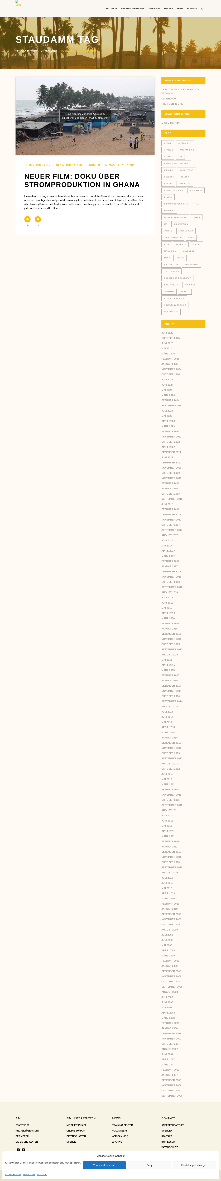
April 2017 (168, 550)
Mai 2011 (166, 825)
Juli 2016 (167, 597)
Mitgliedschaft (76, 1125)
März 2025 (168, 353)
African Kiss (187, 150)
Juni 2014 (167, 716)
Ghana (196, 217)
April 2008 (168, 1012)
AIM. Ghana (67, 165)
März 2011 (168, 836)
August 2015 (169, 654)
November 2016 (171, 576)
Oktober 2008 (170, 981)
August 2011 (169, 810)
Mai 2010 (166, 888)
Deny (149, 1165)
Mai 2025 (166, 348)
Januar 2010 (169, 909)
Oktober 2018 (170, 493)
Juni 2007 (167, 1054)
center (185, 177)
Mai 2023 (166, 415)
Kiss (166, 244)
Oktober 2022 (170, 441)
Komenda (181, 244)
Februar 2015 (170, 675)
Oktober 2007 (170, 1043)
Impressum (42, 1174)
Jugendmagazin (173, 238)
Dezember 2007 (171, 1033)
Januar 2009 (169, 966)
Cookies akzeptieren (104, 1165)
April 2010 (168, 893)
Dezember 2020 (171, 462)
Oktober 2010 (170, 862)
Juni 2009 (167, 940)
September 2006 (171, 1095)
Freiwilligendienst (175, 217)
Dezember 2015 (171, 633)
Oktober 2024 (170, 374)
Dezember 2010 (171, 851)
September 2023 (171, 405)
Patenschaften (76, 1136)
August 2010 (169, 872)
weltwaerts (171, 312)
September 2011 (171, 805)
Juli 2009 (167, 934)
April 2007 (168, 1059)
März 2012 (168, 784)
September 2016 (171, 587)
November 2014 (171, 691)
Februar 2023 (170, 431)
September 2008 (171, 986)
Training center (122, 1125)
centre (168, 184)
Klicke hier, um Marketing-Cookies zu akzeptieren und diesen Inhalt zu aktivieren (85, 115)
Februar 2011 (170, 841)
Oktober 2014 (170, 696)
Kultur (196, 244)
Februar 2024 (170, 400)
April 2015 (168, 665)
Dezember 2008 (171, 971)
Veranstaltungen (174, 298)
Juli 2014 (167, 711)
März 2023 (168, 426)
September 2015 (171, 649)
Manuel (114, 165)
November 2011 (171, 794)
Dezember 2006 (171, 1080)
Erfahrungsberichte (176, 204)
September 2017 (171, 530)
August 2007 (169, 1049)
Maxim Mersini (170, 123)
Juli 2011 (167, 815)
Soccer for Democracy (177, 278)
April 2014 (168, 727)
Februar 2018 (170, 509)
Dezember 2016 (171, 571)
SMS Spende (191, 265)
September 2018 (171, 499)
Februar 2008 (170, 1023)
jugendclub (186, 231)
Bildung (168, 170)
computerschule (174, 190)
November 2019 (171, 478)
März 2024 (168, 395)
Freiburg (169, 211)
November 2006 (171, 1085)
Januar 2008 (169, 1028)
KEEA (191, 238)
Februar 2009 (170, 960)
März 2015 (168, 670)
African (168, 150)
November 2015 (171, 639)
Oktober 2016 (170, 582)
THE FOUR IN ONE (172, 103)
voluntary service (175, 305)
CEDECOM (169, 177)
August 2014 (169, 706)
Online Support (76, 1130)
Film (197, 204)
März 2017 (168, 556)
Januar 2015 (169, 680)
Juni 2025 (167, 343)
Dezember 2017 (171, 514)
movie (167, 258)
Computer (184, 184)
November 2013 (171, 748)
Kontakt (166, 1136)
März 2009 (168, 955)
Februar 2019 (170, 483)
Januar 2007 (169, 1075)
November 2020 (171, 467)
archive (117, 1142)
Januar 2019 (169, 488)
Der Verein (22, 1136)
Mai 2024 (166, 390)
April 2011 (168, 831)
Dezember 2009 (171, 914)
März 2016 (168, 618)
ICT (165, 224)
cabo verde (186, 170)
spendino (190, 285)
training (169, 292)
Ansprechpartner (172, 1125)
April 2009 (168, 950)
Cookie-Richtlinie (13, 1174)
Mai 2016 (166, 608)
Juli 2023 (167, 410)
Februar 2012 (170, 789)
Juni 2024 (167, 384)
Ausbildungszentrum (92, 165)
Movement (188, 251)
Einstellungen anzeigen (194, 1165)
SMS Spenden (171, 271)
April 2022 (168, 447)
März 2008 (168, 1017)
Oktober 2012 (170, 768)
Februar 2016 (170, 623)
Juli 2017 (167, 540)
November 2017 (171, 519)
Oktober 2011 (170, 800)
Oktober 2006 (170, 1090)
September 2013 (171, 758)
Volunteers (120, 1130)
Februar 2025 (170, 358)
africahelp (184, 143)
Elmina (168, 197)
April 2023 (168, 421)
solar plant (171, 285)
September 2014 (171, 701)
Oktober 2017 (170, 524)
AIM (180, 157)
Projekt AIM (171, 265)
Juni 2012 (167, 774)
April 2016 (168, 613)
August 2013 (169, 763)
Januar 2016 (169, 628)
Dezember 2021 (171, 452)
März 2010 (168, 898)
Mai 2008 (166, 1007)
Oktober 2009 (170, 924)
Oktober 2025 (170, 338)
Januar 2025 (169, 364)
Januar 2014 (169, 737)
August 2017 (169, 535)
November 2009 (171, 919)
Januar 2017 (169, 566)
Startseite (23, 1125)
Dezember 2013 (171, 742)
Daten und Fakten (27, 1142)
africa (168, 143)
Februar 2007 (170, 1069)
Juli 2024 (167, 379)
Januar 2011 (169, 846)
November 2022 (171, 436)
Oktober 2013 (170, 753)
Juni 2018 (167, 504)
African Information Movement (37, 50)
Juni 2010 (167, 883)
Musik (180, 258)
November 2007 (171, 1038)
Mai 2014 (166, 722)
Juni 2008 (167, 1002)
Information (181, 224)
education (196, 190)
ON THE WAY (168, 98)
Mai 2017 (166, 545)
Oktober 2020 (170, 473)
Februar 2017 (170, 561)
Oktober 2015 (170, 644)
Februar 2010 (170, 903)
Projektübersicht (27, 1130)
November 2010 (171, 857)
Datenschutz (29, 1174)
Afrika (168, 157)
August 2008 (169, 992)
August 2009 (169, 929)
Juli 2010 (167, 877)
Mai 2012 (166, 779)
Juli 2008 (167, 997)
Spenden (166, 1130)
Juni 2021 (167, 457)
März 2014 (168, 732)
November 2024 (171, 369)
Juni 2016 (167, 602)
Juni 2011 (167, 820)
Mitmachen (170, 251)
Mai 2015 (166, 659)
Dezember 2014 (171, 685)
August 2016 (169, 592)
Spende (71, 1142)
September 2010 (171, 867)
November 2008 (171, 976)
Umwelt (185, 292)
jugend (168, 231)
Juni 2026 (167, 332)
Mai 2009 (166, 945)
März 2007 (168, 1064)
